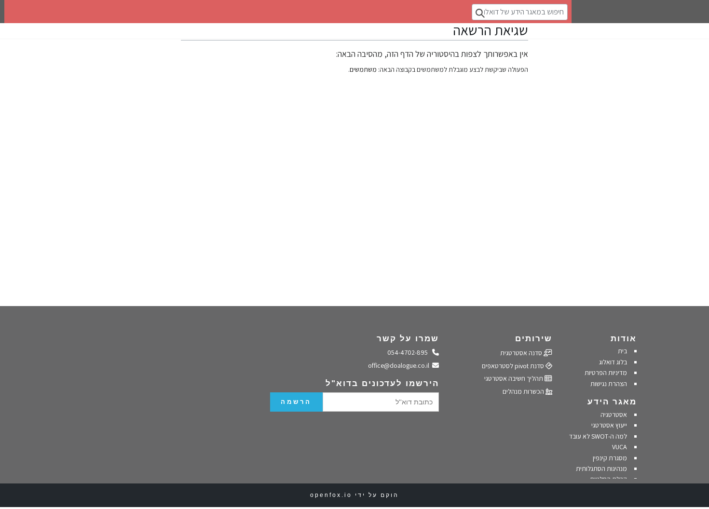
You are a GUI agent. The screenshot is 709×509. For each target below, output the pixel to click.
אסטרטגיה (613, 414)
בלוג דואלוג (613, 362)
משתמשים (363, 69)
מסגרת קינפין (610, 458)
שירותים (533, 338)
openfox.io (331, 495)
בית (622, 351)
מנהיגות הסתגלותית (601, 468)
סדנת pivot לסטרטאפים (513, 366)
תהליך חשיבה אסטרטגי (514, 378)
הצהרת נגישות (608, 383)
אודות (624, 338)
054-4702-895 (410, 352)
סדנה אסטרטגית (522, 352)
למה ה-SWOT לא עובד (598, 436)
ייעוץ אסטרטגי (609, 425)
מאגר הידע (612, 401)
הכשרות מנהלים (524, 391)
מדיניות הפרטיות (605, 372)
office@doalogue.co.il (400, 365)
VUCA (619, 446)
